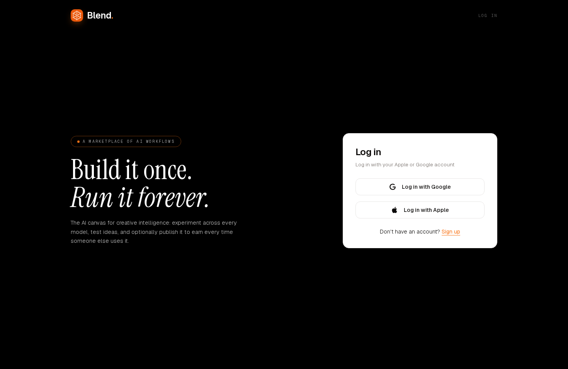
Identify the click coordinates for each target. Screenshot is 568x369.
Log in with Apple (426, 210)
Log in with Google (426, 186)
